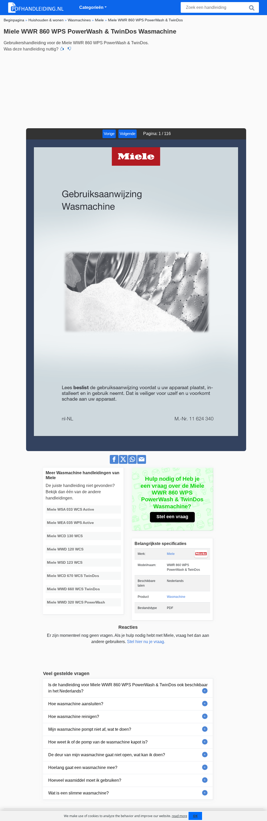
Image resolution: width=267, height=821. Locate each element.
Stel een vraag (172, 516)
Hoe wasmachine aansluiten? (75, 704)
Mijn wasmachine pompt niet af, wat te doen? (89, 729)
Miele (171, 554)
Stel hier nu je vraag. (146, 641)
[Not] (69, 49)
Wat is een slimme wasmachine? (78, 793)
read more (179, 816)
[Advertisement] (133, 89)
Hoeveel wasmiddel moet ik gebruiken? (84, 780)
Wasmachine (176, 597)
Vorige (109, 133)
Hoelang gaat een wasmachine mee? (82, 767)
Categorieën (91, 7)
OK (195, 816)
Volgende (127, 133)
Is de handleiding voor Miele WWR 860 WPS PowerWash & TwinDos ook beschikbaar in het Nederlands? (128, 688)
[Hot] (62, 49)
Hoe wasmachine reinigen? (73, 716)
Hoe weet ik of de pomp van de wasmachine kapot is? (98, 742)
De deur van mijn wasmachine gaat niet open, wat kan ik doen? (106, 755)
